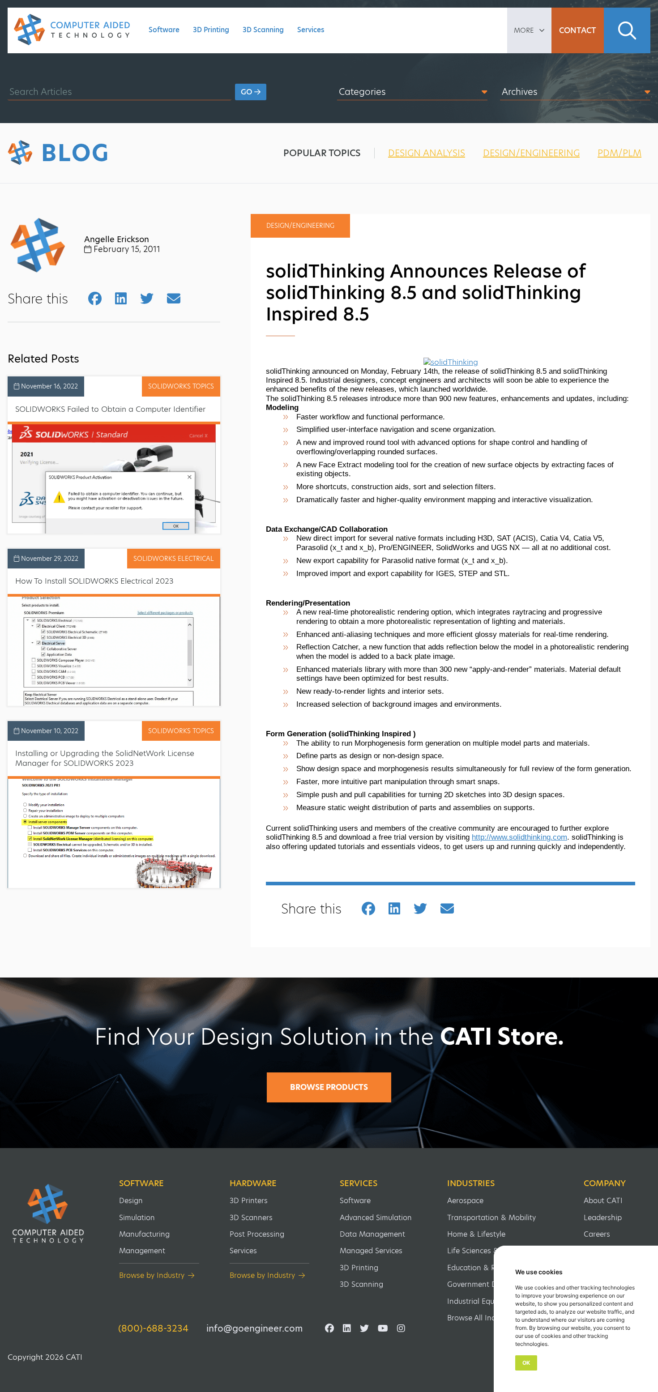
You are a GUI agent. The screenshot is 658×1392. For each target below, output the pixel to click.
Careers (597, 1234)
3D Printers (249, 1201)
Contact (577, 30)
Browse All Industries (482, 1318)
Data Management (372, 1234)
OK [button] (526, 1362)
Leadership (603, 1218)
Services (311, 29)
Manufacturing (144, 1234)
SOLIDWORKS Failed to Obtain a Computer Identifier (110, 409)
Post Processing (257, 1234)
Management (142, 1251)
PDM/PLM (619, 153)
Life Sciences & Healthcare (492, 1251)
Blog (75, 153)
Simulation (137, 1218)
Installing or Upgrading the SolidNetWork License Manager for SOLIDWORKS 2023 (104, 758)
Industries (471, 1183)
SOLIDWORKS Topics (181, 386)
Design (131, 1201)
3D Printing (211, 29)
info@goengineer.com (254, 1328)
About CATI (603, 1201)
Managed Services (371, 1251)
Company (605, 1183)
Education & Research (484, 1268)
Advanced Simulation (376, 1218)
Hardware (253, 1183)
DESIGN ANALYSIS (426, 153)
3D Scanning (263, 29)
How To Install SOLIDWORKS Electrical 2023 (94, 581)
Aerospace (465, 1201)
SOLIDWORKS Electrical (173, 558)
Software (164, 29)
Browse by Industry (151, 1275)
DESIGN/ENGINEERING (531, 153)
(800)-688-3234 (153, 1328)
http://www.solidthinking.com (519, 837)
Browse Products (329, 1087)
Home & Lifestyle (476, 1234)
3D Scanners (251, 1218)
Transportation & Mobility (491, 1218)
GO (247, 92)
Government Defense (483, 1284)
